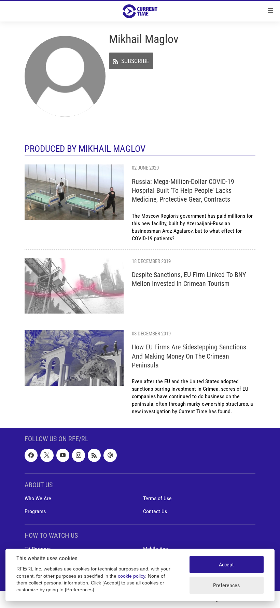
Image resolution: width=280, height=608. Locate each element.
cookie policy (131, 576)
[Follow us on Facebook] (31, 455)
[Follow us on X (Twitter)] (46, 455)
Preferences (226, 585)
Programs (35, 511)
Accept (226, 564)
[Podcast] (109, 455)
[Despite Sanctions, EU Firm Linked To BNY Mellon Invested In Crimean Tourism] (74, 286)
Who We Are (38, 498)
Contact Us (155, 511)
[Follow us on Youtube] (62, 455)
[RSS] (94, 455)
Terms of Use (157, 498)
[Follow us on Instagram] (78, 455)
